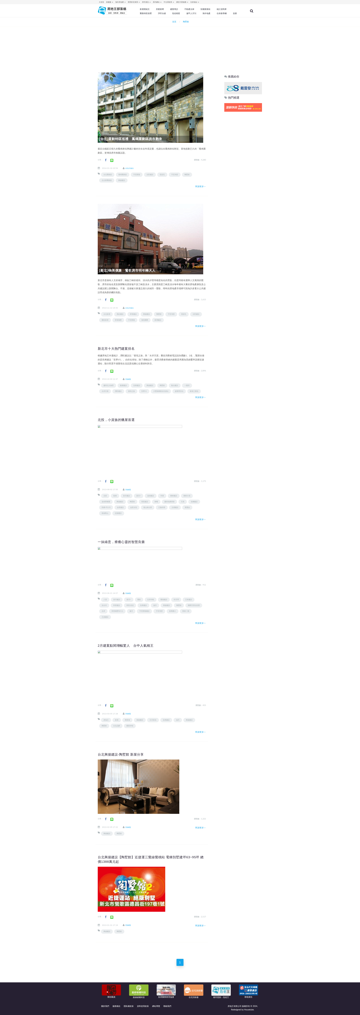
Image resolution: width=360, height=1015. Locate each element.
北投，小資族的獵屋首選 (116, 420)
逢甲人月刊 (191, 13)
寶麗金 (187, 507)
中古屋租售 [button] (168, 2)
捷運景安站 (179, 391)
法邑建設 (150, 175)
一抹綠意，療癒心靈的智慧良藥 (121, 542)
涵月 (155, 605)
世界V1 (144, 391)
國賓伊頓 (129, 726)
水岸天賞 (105, 391)
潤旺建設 (118, 391)
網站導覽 (156, 1006)
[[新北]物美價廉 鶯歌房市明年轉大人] (150, 239)
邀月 (131, 611)
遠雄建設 (150, 496)
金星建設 (120, 507)
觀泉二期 (185, 611)
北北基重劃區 (107, 180)
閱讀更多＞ (200, 186)
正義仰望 (161, 507)
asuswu (129, 168)
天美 (182, 502)
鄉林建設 (173, 496)
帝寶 (162, 496)
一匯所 (187, 385)
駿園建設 (123, 385)
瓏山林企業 (147, 507)
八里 (105, 600)
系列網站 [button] (156, 2)
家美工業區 (194, 391)
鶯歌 (139, 600)
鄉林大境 (187, 496)
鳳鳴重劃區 (122, 175)
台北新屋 (107, 314)
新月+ (138, 496)
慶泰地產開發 (169, 502)
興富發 (127, 720)
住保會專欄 (222, 13)
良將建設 (136, 385)
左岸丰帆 (150, 600)
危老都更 (176, 13)
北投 (105, 496)
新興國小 (172, 611)
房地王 (106, 720)
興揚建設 (121, 180)
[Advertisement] (180, 45)
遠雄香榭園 (106, 502)
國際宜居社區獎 (194, 605)
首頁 (173, 22)
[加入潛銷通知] (243, 107)
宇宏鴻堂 (174, 175)
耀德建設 (163, 600)
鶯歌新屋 (105, 320)
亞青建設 (188, 600)
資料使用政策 (143, 1006)
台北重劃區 (108, 175)
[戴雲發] (243, 88)
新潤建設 (158, 320)
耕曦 (156, 502)
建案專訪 (174, 9)
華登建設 (133, 314)
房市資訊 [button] (145, 2)
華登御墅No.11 (117, 611)
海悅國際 (144, 320)
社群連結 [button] (194, 2)
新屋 (116, 720)
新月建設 (126, 496)
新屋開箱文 (145, 9)
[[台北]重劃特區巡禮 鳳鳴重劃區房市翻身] (150, 108)
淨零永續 (162, 13)
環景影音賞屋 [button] (133, 2)
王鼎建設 (105, 617)
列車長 (128, 379)
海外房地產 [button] (119, 2)
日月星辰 (153, 720)
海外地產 (206, 13)
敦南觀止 (105, 513)
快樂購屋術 (205, 9)
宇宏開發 (136, 175)
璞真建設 (144, 502)
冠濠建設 (118, 513)
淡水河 (104, 605)
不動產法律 (189, 9)
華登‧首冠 (130, 605)
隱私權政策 (129, 1006)
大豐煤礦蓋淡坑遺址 (160, 391)
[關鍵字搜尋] (251, 11)
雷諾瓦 (162, 175)
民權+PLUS (106, 507)
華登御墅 (118, 320)
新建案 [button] (109, 2)
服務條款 (116, 1006)
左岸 (103, 611)
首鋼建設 (194, 502)
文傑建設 (175, 507)
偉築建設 (139, 720)
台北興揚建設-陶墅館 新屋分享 (121, 754)
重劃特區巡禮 (146, 13)
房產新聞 (160, 9)
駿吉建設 (174, 385)
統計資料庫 (222, 9)
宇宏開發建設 (144, 611)
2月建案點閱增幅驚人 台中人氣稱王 (126, 645)
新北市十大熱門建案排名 (116, 348)
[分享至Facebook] (105, 160)
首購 (235, 13)
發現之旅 (131, 391)
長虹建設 (120, 314)
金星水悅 (133, 507)
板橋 (115, 496)
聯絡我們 (167, 1006)
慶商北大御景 (109, 385)
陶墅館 (187, 175)
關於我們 (105, 1006)
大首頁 (101, 2)
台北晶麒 (116, 726)
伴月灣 (176, 600)
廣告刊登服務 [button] (181, 2)
